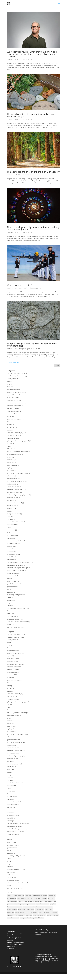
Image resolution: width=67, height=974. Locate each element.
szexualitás (10, 600)
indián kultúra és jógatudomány (16, 489)
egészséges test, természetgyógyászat (18, 441)
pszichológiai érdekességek (14, 565)
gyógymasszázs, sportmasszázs (16, 481)
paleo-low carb (11, 546)
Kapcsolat (9, 936)
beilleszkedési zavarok (13, 408)
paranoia (9, 549)
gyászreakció (10, 476)
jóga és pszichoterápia (13, 492)
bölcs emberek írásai (12, 414)
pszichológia (10, 559)
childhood (9, 422)
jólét (41, 907)
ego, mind (38, 288)
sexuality (9, 578)
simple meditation (12, 581)
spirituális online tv (12, 586)
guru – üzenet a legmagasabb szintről (17, 473)
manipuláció (10, 516)
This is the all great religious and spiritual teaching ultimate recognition (33, 228)
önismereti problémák (13, 543)
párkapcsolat (10, 551)
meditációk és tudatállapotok (15, 522)
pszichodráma (11, 557)
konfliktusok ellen (11, 505)
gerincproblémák (11, 470)
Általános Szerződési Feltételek (15, 944)
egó (49, 898)
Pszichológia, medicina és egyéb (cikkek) (18, 562)
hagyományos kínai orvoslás (14, 907)
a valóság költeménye (13, 379)
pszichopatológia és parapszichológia (17, 568)
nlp (7, 532)
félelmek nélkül (11, 462)
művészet (9, 527)
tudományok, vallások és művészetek (17, 622)
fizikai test (20, 901)
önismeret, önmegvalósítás (14, 541)
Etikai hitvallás (11, 946)
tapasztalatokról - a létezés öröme (15, 915)
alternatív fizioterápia (13, 389)
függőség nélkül (11, 468)
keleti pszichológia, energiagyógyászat (17, 495)
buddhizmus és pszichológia (15, 419)
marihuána (10, 519)
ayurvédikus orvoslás (12, 400)
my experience (27, 175)
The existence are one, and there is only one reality (33, 171)
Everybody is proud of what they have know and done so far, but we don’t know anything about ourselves (32, 54)
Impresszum (10, 948)
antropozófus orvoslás (13, 397)
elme (53, 898)
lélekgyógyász (30, 909)
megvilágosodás (11, 524)
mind (46, 909)
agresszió (9, 384)
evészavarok (10, 460)
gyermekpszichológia (50, 901)
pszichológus (34, 912)
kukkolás (9, 511)
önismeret (16, 918)
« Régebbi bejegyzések (13, 362)
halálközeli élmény (12, 484)
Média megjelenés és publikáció (16, 934)
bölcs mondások (11, 898)
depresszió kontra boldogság (15, 433)
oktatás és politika (12, 535)
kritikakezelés (10, 508)
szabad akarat (11, 592)
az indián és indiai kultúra (14, 406)
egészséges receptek (13, 438)
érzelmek (9, 457)
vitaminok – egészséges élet (15, 627)
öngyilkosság (10, 538)
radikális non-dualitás (13, 573)
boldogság (28, 895)
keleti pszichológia (12, 909)
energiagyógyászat (12, 901)
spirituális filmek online (13, 584)
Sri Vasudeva (47, 912)
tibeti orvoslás (11, 611)
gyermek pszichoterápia (43, 904)
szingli (8, 603)
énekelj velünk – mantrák (14, 454)
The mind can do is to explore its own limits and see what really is (31, 115)
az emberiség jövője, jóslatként (15, 403)
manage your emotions (13, 514)
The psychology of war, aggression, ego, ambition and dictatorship (32, 344)
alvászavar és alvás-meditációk (15, 392)
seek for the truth (27, 59)
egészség (44, 898)
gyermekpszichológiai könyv (14, 904)
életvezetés (10, 449)
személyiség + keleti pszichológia (16, 595)
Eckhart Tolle (37, 898)
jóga (24, 907)
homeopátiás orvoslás (13, 487)
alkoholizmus (10, 387)
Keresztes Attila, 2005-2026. (15, 967)
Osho (51, 909)
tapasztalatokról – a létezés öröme (17, 608)
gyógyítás (52, 904)
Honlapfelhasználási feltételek (15, 942)
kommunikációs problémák (14, 503)
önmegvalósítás (24, 918)
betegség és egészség (13, 411)
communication (11, 427)
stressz (9, 589)
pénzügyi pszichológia (13, 554)
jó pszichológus (48, 907)
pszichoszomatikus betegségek (15, 570)
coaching (9, 424)
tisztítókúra (10, 613)
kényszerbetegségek (12, 497)
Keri (12, 59)
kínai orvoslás (10, 500)
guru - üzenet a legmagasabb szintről (34, 901)
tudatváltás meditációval (14, 619)
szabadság (54, 912)
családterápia (10, 430)
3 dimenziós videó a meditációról (16, 373)
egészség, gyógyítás (12, 435)
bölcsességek (10, 416)
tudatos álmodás (11, 616)
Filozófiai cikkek (11, 465)
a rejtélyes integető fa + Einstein (16, 376)
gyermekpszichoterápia (13, 478)
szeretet (9, 597)
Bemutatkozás (11, 932)
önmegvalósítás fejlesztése (36, 918)
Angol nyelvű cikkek (29, 288)
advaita (9, 381)
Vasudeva (55, 915)
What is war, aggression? (19, 285)
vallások (9, 624)
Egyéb (8, 446)
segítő (40, 912)
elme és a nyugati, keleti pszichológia (17, 451)
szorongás (10, 605)
